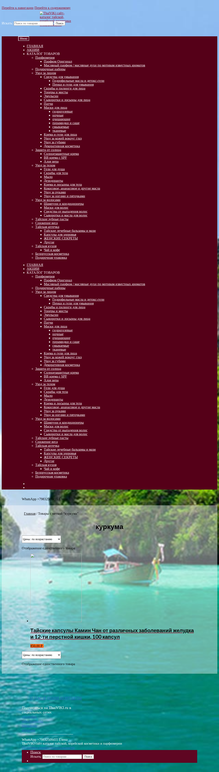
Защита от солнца (48, 150)
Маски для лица (55, 107)
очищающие (61, 119)
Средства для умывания (61, 77)
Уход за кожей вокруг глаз (63, 138)
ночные (58, 115)
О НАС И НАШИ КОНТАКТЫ (56, 698)
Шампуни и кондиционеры (64, 204)
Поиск (60, 23)
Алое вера (51, 161)
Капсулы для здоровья (60, 234)
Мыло (48, 177)
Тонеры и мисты (56, 92)
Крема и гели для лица (60, 134)
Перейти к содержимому (52, 8)
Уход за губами (55, 142)
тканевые (59, 130)
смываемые (60, 127)
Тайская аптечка (47, 227)
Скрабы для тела (56, 173)
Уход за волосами (48, 200)
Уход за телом (45, 165)
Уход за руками (55, 192)
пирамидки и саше (66, 123)
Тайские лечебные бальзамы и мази (70, 230)
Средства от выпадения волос (65, 211)
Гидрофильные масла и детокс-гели (78, 80)
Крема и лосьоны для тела (63, 184)
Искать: (7, 23)
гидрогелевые (62, 111)
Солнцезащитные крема (61, 154)
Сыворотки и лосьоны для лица (67, 100)
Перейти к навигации (18, 8)
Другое (49, 242)
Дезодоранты (53, 180)
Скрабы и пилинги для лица (64, 88)
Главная (30, 513)
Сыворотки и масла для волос (65, 215)
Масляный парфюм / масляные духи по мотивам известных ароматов (94, 65)
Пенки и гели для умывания (73, 84)
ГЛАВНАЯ (35, 46)
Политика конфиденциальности (48, 748)
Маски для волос (56, 207)
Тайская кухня (45, 246)
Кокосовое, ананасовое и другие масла (72, 188)
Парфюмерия (45, 57)
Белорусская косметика (52, 254)
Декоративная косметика (62, 146)
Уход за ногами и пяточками (64, 196)
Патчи (48, 104)
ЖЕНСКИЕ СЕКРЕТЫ (61, 238)
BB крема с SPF (55, 157)
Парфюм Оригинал (58, 61)
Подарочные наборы (50, 69)
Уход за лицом (45, 73)
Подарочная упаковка (51, 257)
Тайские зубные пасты (51, 219)
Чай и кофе (52, 250)
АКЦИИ (33, 50)
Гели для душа (54, 169)
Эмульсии (51, 96)
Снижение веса (46, 223)
